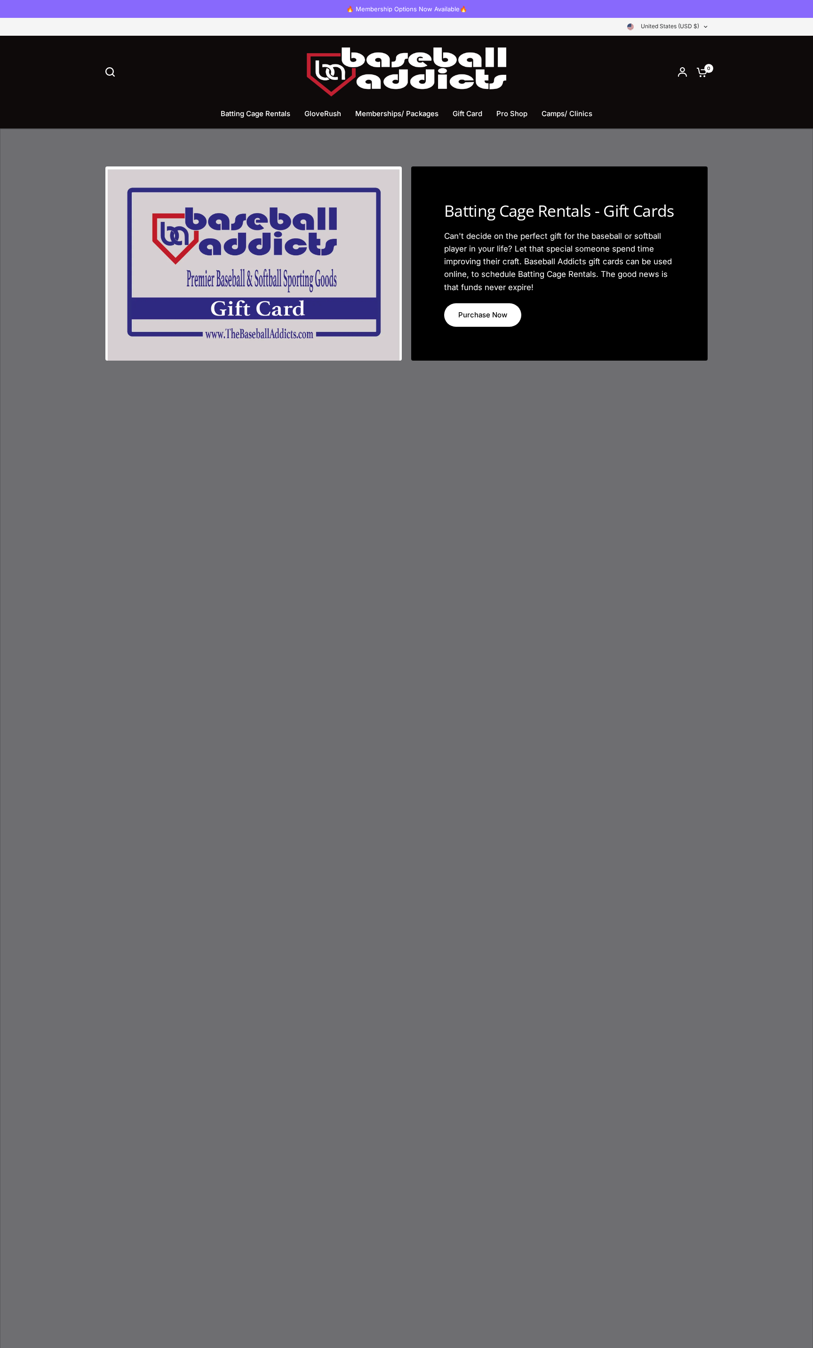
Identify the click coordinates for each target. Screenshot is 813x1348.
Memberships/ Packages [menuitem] (396, 113)
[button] (482, 315)
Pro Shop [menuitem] (511, 113)
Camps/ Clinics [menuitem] (567, 113)
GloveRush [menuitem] (322, 113)
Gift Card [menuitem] (467, 113)
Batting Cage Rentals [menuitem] (255, 113)
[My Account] (682, 71)
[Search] (112, 72)
